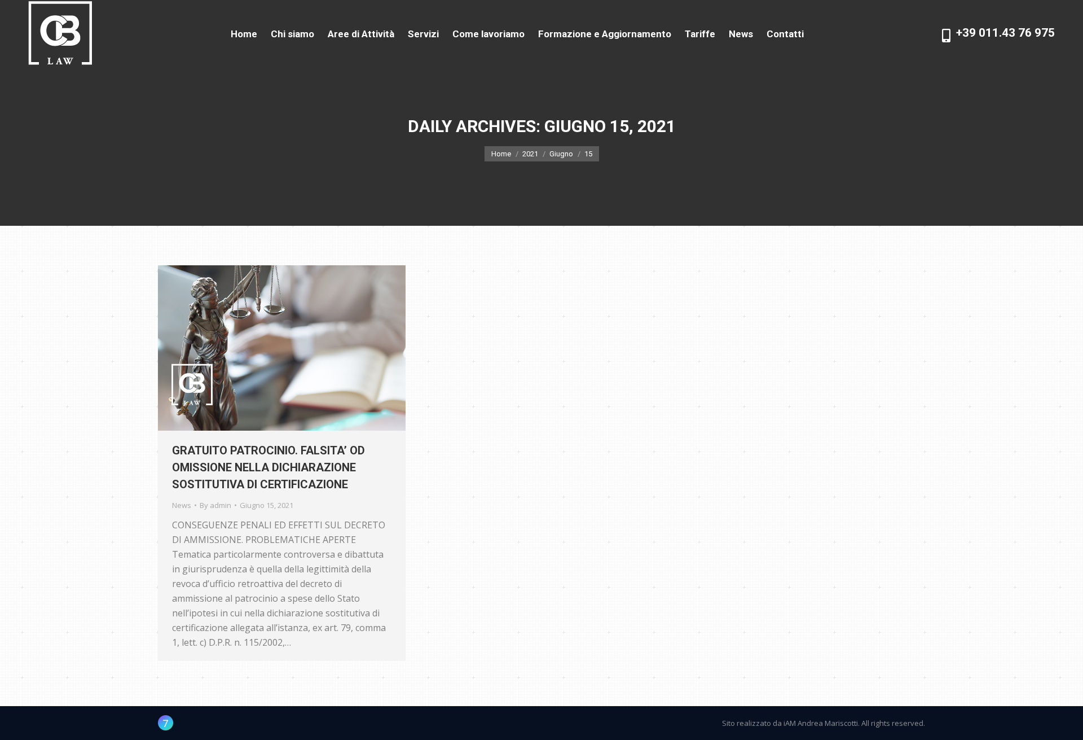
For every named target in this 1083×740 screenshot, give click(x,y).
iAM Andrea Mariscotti (820, 723)
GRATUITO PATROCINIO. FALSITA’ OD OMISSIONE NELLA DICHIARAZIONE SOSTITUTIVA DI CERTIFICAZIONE (268, 467)
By (215, 505)
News (181, 505)
